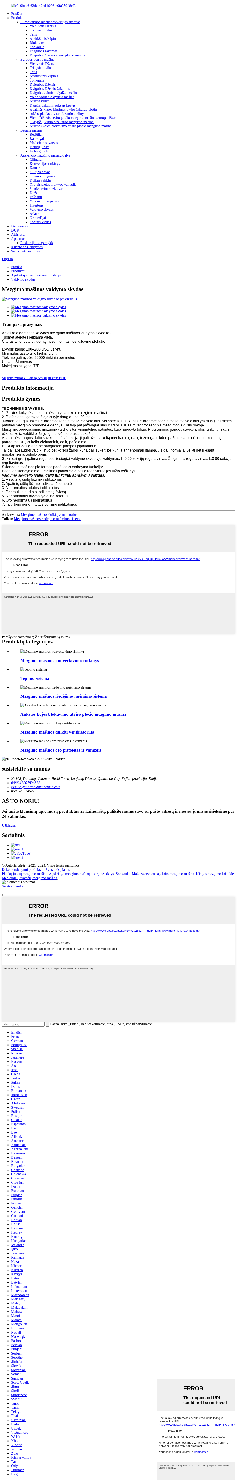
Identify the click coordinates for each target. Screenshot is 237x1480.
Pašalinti (36, 197)
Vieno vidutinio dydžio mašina (52, 97)
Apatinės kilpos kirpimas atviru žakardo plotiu (63, 109)
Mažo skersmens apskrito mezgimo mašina (163, 874)
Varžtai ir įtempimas (44, 201)
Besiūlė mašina (31, 130)
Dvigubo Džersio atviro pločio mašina (57, 55)
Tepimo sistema (34, 678)
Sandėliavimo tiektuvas (46, 189)
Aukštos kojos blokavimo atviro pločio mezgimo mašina (71, 126)
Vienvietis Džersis (43, 26)
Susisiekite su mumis (26, 251)
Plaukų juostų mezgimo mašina (24, 874)
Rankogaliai (38, 139)
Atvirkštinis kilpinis (44, 39)
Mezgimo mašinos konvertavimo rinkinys (59, 660)
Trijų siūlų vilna (41, 30)
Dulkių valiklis (40, 180)
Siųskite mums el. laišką (19, 378)
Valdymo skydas (42, 209)
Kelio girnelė (39, 151)
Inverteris (36, 205)
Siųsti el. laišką (13, 886)
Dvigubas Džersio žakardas (50, 89)
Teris (33, 34)
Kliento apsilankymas (27, 247)
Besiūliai (36, 134)
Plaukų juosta (39, 147)
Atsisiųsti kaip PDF (51, 378)
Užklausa (9, 825)
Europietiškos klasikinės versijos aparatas (50, 22)
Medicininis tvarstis (44, 143)
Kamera (35, 168)
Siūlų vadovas (40, 172)
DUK (15, 230)
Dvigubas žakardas (43, 51)
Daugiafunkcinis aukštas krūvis (52, 105)
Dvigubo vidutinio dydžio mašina (54, 93)
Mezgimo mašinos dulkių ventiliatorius (49, 515)
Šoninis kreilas (40, 222)
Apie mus (18, 239)
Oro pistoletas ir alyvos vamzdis (53, 184)
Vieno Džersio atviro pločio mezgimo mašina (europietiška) (73, 118)
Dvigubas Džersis (43, 84)
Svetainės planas (58, 870)
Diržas (34, 193)
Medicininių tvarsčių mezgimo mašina (29, 878)
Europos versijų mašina (37, 59)
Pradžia (16, 14)
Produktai (18, 18)
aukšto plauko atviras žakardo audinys (57, 114)
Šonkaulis (37, 47)
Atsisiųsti (18, 234)
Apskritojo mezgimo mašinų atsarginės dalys (81, 874)
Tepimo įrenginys (42, 176)
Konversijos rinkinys (45, 164)
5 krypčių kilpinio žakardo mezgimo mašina (62, 122)
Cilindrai (36, 159)
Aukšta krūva (39, 101)
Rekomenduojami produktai (22, 870)
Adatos (35, 214)
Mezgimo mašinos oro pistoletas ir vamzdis (60, 750)
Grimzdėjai (38, 218)
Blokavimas (38, 43)
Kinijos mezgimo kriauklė (215, 874)
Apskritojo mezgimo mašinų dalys (45, 155)
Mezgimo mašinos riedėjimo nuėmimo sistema (47, 519)
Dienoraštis (19, 226)
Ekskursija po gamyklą (37, 243)
